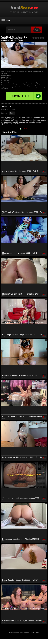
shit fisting (9, 119)
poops (38, 122)
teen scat (18, 119)
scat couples (28, 119)
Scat (11, 113)
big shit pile (30, 122)
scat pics (25, 120)
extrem (22, 122)
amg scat (8, 122)
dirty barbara (16, 120)
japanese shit (6, 124)
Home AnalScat (14, 633)
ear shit (15, 122)
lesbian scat (10, 117)
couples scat (35, 120)
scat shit (16, 124)
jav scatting (35, 117)
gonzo (18, 117)
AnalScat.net (35, 633)
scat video (26, 117)
